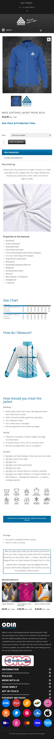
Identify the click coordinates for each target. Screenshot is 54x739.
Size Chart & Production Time (18, 123)
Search (40, 30)
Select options (9, 609)
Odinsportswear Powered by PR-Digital (30, 733)
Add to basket (17, 142)
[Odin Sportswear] (27, 20)
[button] (49, 39)
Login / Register (26, 3)
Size (3, 135)
